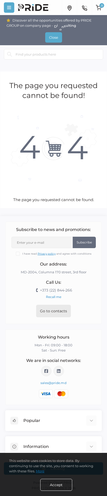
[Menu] (9, 7)
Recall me (53, 297)
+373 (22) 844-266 (56, 290)
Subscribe (84, 242)
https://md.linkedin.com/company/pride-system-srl (59, 371)
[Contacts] (84, 7)
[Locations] (69, 7)
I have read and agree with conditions (56, 253)
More (40, 471)
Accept (56, 484)
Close (53, 37)
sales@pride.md (53, 383)
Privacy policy (47, 253)
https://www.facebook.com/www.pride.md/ (46, 371)
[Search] (9, 54)
